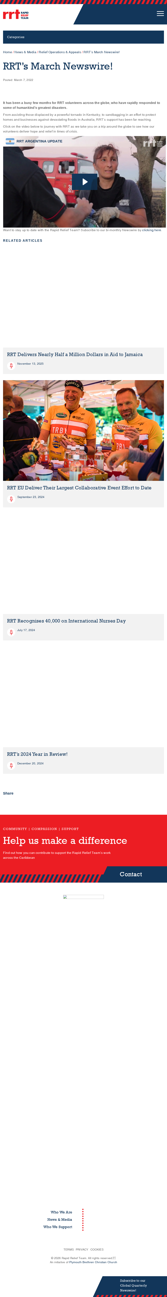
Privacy (82, 1249)
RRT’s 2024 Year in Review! (37, 754)
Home (7, 52)
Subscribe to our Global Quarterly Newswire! (133, 1285)
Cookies (96, 1249)
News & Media (25, 52)
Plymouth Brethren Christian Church (93, 1262)
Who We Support (57, 1227)
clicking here (151, 230)
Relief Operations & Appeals (60, 52)
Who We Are (61, 1212)
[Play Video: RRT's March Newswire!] (84, 182)
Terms (69, 1249)
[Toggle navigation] (160, 14)
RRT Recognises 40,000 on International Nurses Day (66, 621)
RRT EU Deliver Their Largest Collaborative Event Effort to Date (79, 488)
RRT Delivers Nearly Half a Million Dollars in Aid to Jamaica (75, 355)
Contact (131, 874)
